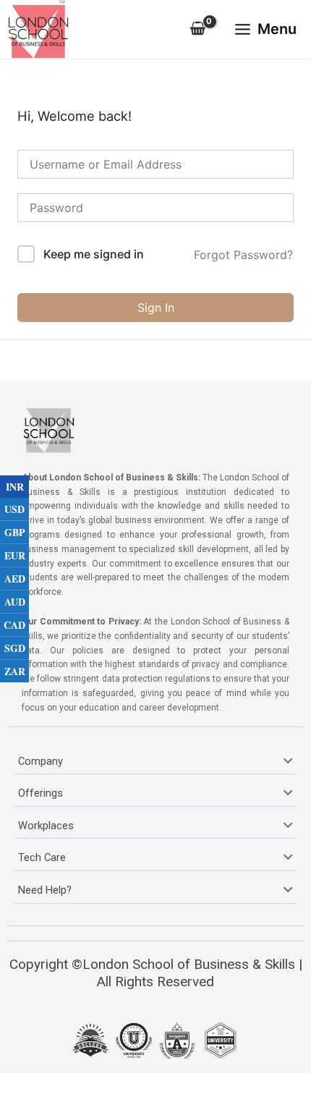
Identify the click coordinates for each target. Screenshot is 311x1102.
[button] (155, 762)
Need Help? (45, 890)
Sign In (155, 307)
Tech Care (42, 857)
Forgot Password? (243, 254)
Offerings (40, 793)
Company (40, 761)
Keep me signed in (93, 254)
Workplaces (46, 825)
